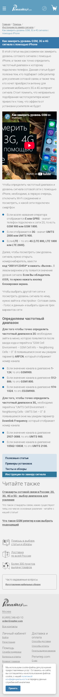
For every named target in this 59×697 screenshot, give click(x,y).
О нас (34, 660)
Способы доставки (41, 641)
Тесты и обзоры (16, 469)
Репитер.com (41, 656)
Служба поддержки (11, 652)
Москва (6, 611)
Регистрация (8, 642)
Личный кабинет (14, 633)
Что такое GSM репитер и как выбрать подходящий (27, 522)
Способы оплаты (40, 646)
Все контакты (9, 626)
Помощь (17, 24)
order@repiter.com (12, 621)
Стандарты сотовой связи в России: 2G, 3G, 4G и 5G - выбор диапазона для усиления (28, 495)
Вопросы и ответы (11, 656)
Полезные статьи (16, 458)
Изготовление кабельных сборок (23, 584)
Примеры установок (18, 463)
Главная (6, 24)
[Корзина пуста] (54, 7)
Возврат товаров (11, 661)
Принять (13, 688)
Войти (5, 637)
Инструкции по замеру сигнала (17, 27)
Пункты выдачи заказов (44, 651)
